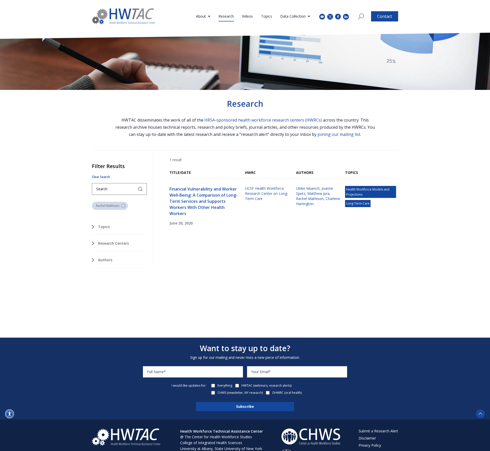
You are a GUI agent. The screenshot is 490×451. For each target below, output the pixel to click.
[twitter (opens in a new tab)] (330, 16)
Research (226, 16)
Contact (384, 16)
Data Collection (293, 16)
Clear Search (101, 177)
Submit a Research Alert (378, 431)
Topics (266, 16)
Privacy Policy (370, 445)
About (201, 16)
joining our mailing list (338, 134)
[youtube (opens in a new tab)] (322, 16)
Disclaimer (367, 438)
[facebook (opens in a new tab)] (338, 16)
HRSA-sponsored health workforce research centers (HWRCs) (263, 120)
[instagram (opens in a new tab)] (346, 16)
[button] (9, 413)
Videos (247, 16)
